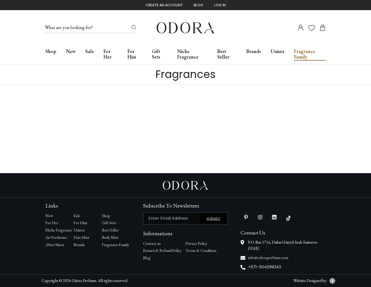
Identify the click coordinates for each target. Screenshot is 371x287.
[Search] (134, 27)
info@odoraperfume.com (268, 257)
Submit (213, 218)
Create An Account (164, 5)
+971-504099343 (264, 267)
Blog (198, 5)
